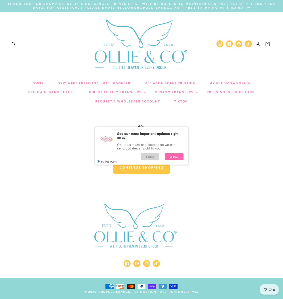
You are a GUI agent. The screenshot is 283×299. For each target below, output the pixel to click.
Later (150, 156)
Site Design (145, 291)
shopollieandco (115, 291)
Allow (174, 156)
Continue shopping (142, 167)
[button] (14, 44)
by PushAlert (109, 161)
